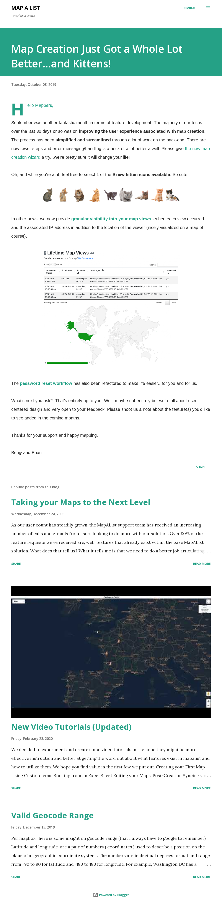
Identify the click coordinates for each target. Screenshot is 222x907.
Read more (202, 563)
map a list (25, 7)
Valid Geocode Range (52, 815)
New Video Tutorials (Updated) (71, 726)
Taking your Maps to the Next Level (80, 502)
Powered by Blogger (113, 895)
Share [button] (201, 467)
